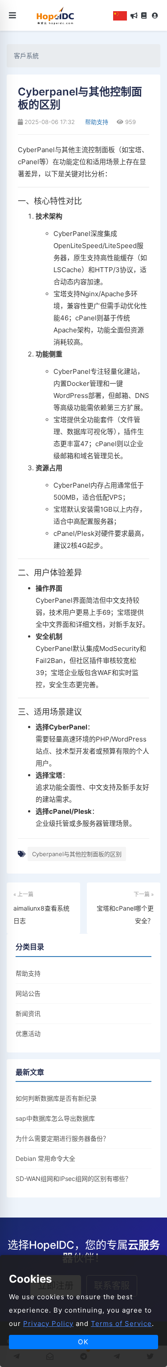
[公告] (134, 16)
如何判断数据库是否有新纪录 (56, 1098)
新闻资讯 (28, 1013)
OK (83, 1342)
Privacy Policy (48, 1323)
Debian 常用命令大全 (45, 1158)
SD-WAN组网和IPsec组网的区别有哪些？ (73, 1178)
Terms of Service (121, 1323)
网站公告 (28, 993)
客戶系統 (26, 55)
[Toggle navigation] (12, 15)
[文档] (143, 16)
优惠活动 (28, 1033)
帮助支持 (95, 121)
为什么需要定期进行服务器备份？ (62, 1138)
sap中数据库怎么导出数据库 (55, 1118)
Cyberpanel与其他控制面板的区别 (77, 853)
